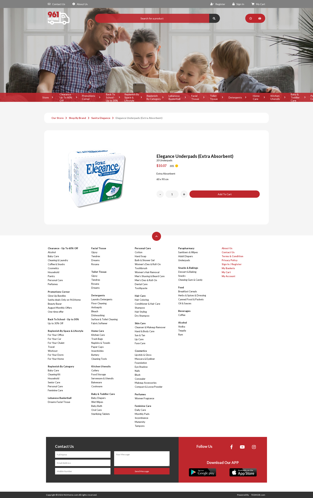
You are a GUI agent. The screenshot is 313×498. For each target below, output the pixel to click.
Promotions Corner (88, 97)
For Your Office (56, 334)
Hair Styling (141, 311)
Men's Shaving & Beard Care (149, 276)
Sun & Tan (140, 335)
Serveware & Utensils (102, 378)
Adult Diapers (185, 256)
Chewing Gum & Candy (190, 279)
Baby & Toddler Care (295, 97)
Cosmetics (53, 268)
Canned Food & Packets (191, 299)
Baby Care (53, 256)
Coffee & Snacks (56, 264)
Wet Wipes (97, 402)
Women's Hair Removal (147, 272)
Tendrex (95, 256)
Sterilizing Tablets (100, 413)
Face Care (140, 343)
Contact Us (58, 4)
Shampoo (140, 307)
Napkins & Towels (100, 342)
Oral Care (96, 409)
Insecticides (97, 350)
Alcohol (52, 252)
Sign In (240, 4)
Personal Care (55, 280)
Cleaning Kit (54, 374)
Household (53, 272)
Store (45, 97)
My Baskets (228, 268)
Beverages (184, 311)
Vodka (181, 326)
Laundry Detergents (101, 299)
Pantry (51, 276)
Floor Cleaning (99, 303)
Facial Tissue (195, 97)
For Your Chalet (56, 342)
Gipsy (94, 252)
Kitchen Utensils (275, 97)
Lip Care (139, 339)
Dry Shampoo (142, 315)
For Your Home (56, 358)
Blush (137, 374)
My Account (228, 276)
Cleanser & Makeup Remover (150, 327)
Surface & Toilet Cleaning (104, 319)
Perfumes (53, 284)
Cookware (96, 386)
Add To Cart (225, 194)
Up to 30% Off (55, 323)
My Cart (260, 4)
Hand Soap (140, 256)
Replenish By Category (154, 97)
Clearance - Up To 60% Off (66, 97)
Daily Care (140, 409)
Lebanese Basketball (174, 97)
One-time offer (56, 311)
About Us (82, 4)
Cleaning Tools (99, 358)
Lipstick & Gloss (143, 354)
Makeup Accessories (145, 382)
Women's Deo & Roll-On (148, 264)
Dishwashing (98, 315)
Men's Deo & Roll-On (146, 280)
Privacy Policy (229, 260)
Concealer (140, 378)
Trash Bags (97, 338)
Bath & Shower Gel (145, 260)
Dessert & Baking (187, 271)
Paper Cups (97, 346)
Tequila (182, 330)
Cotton (138, 252)
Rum (180, 334)
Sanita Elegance (100, 117)
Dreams (95, 260)
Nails (137, 370)
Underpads (184, 260)
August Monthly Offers (60, 307)
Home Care (256, 97)
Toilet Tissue (214, 97)
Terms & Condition (232, 256)
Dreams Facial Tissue (59, 402)
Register (220, 4)
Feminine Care (55, 390)
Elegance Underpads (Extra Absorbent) (139, 117)
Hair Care (140, 295)
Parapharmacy (186, 248)
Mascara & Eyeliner (145, 358)
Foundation (141, 362)
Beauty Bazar (55, 303)
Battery (95, 354)
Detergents (235, 97)
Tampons (140, 425)
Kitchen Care (98, 334)
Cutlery (95, 370)
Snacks (181, 275)
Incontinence (141, 417)
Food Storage (98, 374)
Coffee (181, 315)
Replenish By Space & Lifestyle (131, 97)
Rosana (95, 264)
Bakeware (96, 382)
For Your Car (54, 338)
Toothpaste (141, 288)
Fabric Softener (99, 323)
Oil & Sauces (184, 303)
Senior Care (54, 382)
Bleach (94, 311)
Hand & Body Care (144, 331)
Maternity (140, 421)
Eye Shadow (141, 366)
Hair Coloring (142, 299)
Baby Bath (96, 405)
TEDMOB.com (258, 494)
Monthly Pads (142, 413)
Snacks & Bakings (188, 267)
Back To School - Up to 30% (112, 97)
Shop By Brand (77, 117)
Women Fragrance (144, 398)
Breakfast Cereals (187, 291)
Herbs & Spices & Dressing (192, 295)
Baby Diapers (98, 398)
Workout (52, 350)
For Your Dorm (56, 354)
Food (181, 287)
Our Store (57, 117)
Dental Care (141, 284)
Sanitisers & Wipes (188, 252)
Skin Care (140, 323)
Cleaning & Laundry (58, 260)
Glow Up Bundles (57, 295)
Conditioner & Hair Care (147, 303)
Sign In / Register (232, 264)
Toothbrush (141, 268)
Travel (51, 346)
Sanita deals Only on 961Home (64, 299)
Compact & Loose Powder (148, 386)
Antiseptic (96, 307)
